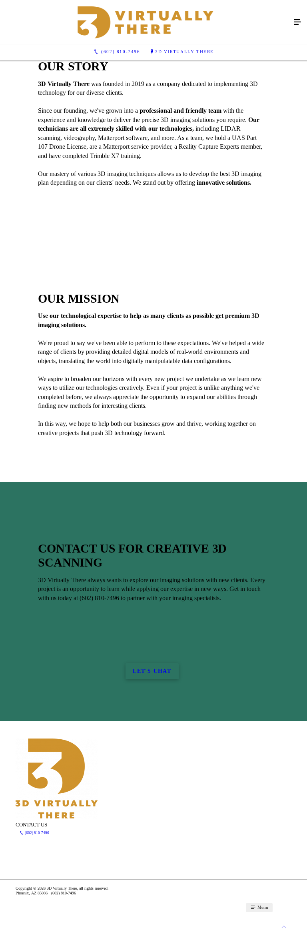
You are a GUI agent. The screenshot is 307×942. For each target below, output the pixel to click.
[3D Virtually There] (145, 22)
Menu (262, 907)
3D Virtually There (184, 51)
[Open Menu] (297, 22)
